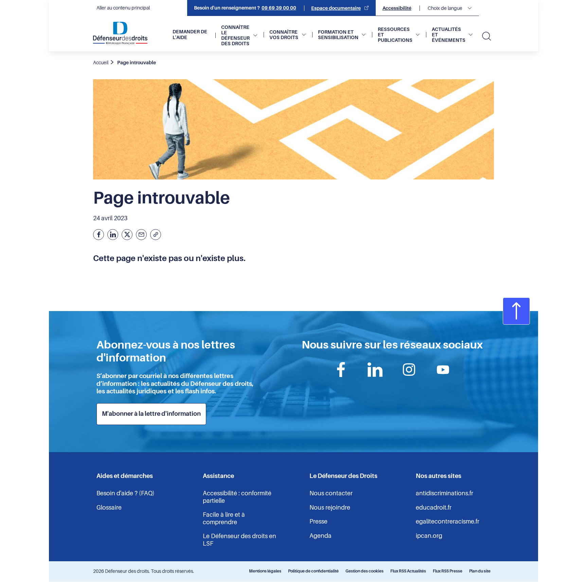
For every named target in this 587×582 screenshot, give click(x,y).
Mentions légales (265, 571)
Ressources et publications (395, 35)
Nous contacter (331, 493)
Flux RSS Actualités (408, 571)
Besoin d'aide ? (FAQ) (125, 493)
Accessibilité (397, 8)
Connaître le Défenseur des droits (235, 35)
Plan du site (480, 571)
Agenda (320, 535)
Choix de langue (445, 8)
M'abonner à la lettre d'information (151, 413)
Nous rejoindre (329, 507)
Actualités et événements (448, 35)
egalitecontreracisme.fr (447, 521)
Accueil (100, 62)
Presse (318, 521)
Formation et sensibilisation (338, 34)
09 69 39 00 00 (279, 8)
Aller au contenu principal (123, 8)
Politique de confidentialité (313, 571)
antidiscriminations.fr (444, 493)
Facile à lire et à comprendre (224, 518)
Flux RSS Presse (447, 571)
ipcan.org (429, 535)
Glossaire (109, 507)
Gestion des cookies (364, 571)
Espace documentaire (336, 8)
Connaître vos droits (283, 34)
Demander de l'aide (190, 34)
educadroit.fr (433, 507)
